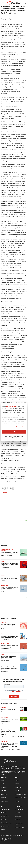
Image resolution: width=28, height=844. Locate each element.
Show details (19, 427)
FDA (2, 633)
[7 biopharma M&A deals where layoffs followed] (23, 719)
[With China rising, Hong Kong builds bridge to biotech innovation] (23, 657)
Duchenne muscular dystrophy (7, 550)
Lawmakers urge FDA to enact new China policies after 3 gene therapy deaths (10, 565)
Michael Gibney (4, 580)
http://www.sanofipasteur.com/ (15, 482)
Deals (3, 575)
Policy (3, 561)
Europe (4, 492)
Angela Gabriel (18, 723)
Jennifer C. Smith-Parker (20, 712)
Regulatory (4, 741)
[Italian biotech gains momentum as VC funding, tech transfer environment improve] (23, 729)
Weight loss (4, 585)
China (2, 654)
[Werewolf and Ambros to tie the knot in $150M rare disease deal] (23, 578)
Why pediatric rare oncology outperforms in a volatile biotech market (9, 626)
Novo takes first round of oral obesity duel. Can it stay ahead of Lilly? (9, 668)
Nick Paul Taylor (4, 591)
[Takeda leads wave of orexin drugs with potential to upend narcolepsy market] (23, 646)
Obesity (3, 665)
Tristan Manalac (4, 671)
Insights (3, 707)
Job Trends (4, 717)
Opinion (3, 622)
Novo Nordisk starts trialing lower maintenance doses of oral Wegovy (9, 588)
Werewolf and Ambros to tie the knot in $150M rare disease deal (9, 577)
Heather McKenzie (5, 557)
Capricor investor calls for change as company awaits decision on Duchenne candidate (9, 554)
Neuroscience (5, 643)
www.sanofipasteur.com (7, 348)
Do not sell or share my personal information (14, 436)
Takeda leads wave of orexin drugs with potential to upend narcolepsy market (10, 647)
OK (14, 431)
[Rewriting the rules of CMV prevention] (23, 709)
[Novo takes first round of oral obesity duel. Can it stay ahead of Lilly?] (23, 667)
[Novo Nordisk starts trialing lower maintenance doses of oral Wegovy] (23, 588)
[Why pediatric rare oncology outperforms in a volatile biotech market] (23, 625)
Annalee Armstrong (5, 660)
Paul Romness (4, 628)
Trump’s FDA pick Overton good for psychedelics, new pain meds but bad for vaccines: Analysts (9, 636)
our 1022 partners (11, 406)
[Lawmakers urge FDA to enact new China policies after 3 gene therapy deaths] (23, 564)
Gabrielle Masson (5, 567)
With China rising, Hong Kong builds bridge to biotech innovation (8, 657)
